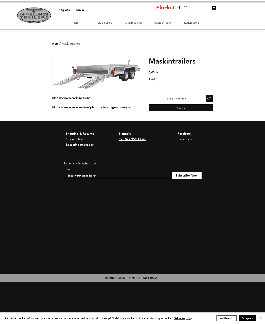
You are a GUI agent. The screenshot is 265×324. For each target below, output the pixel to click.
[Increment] (162, 86)
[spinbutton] (157, 86)
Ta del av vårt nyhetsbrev (80, 163)
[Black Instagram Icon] (185, 8)
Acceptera (247, 318)
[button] (214, 7)
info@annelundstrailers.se (137, 144)
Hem (55, 43)
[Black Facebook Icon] (179, 8)
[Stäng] (261, 318)
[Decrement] (151, 86)
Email (67, 169)
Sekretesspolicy (183, 318)
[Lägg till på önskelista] (209, 98)
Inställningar (226, 318)
